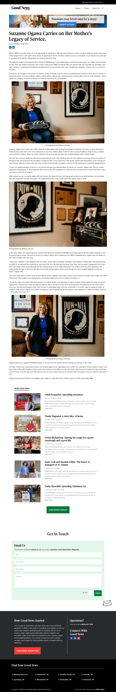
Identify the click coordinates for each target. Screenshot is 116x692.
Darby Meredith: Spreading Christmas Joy (65, 486)
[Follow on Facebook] (10, 47)
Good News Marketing (27, 651)
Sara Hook (50, 468)
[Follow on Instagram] (78, 638)
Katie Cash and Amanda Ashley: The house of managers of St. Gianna (67, 463)
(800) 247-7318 (87, 624)
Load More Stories (58, 510)
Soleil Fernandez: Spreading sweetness (64, 394)
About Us (96, 8)
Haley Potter (51, 420)
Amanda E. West (52, 490)
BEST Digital (100, 689)
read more (48, 408)
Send (98, 593)
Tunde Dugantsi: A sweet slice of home (64, 416)
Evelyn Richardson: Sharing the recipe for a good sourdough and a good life (69, 439)
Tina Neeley (15, 44)
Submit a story (66, 24)
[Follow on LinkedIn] (13, 47)
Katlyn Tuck (50, 398)
